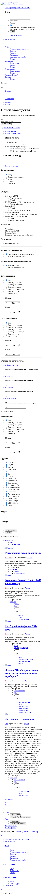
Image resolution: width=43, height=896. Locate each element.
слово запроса (16, 268)
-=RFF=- (11, 465)
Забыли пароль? (16, 35)
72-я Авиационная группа (19, 49)
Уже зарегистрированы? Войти (17, 8)
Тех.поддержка (13, 496)
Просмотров (10, 398)
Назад (12, 850)
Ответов (9, 376)
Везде (10, 175)
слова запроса (15, 265)
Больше (12, 59)
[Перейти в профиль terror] (8, 575)
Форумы (13, 51)
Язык (7, 812)
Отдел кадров (10, 69)
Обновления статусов (16, 177)
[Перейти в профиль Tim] (7, 714)
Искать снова (6, 124)
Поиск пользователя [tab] (13, 133)
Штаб (10, 505)
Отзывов (9, 387)
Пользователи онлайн (18, 57)
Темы (10, 179)
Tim (6, 724)
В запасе (11, 476)
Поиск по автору (11, 166)
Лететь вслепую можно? (19, 718)
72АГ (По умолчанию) (18, 824)
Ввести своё (12, 294)
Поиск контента (11, 530)
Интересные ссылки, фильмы (23, 552)
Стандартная (15, 821)
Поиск (12, 65)
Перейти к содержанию (10, 2)
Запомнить (14, 27)
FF (9, 472)
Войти (13, 31)
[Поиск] (2, 87)
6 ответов (13, 778)
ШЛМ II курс (13, 501)
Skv (9, 474)
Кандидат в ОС (14, 485)
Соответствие (15, 544)
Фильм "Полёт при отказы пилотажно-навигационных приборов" (22, 673)
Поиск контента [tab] (11, 131)
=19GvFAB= (12, 469)
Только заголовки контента (18, 256)
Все (9, 280)
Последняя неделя (15, 285)
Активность (9, 61)
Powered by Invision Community (26, 832)
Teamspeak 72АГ (11, 75)
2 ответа (13, 602)
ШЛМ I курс (12, 498)
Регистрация (10, 39)
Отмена (8, 532)
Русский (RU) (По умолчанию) (21, 817)
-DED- (10, 467)
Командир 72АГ (14, 487)
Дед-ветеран (12, 481)
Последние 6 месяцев (16, 289)
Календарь (14, 55)
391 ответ (13, 569)
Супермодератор (14, 494)
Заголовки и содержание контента (21, 254)
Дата (11, 542)
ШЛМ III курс (13, 503)
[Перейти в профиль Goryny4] (9, 548)
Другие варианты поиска (10, 128)
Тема (7, 819)
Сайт (7, 47)
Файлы (10, 181)
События (11, 184)
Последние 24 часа (15, 282)
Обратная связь (11, 826)
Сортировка (9, 540)
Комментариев (11, 365)
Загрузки (13, 53)
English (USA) (15, 814)
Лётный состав (13, 490)
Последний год (14, 291)
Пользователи (9, 411)
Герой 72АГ (12, 478)
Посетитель (12, 492)
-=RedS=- (11, 463)
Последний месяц (14, 287)
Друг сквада (12, 483)
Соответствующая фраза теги (25, 149)
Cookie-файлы (10, 828)
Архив (29, 558)
